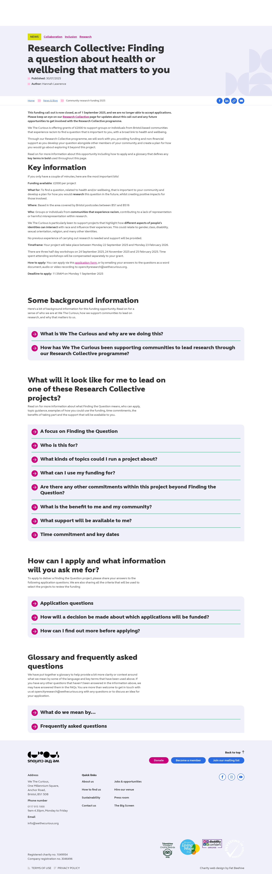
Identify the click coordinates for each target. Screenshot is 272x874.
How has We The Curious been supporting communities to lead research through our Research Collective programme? (137, 350)
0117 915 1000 (36, 806)
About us (88, 781)
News (34, 36)
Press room (121, 797)
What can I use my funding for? (77, 473)
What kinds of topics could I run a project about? (98, 459)
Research (85, 36)
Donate (159, 760)
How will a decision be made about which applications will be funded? (124, 617)
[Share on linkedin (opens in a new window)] (227, 101)
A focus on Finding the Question (79, 431)
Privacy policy (69, 868)
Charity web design (212, 868)
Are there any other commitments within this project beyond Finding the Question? (128, 490)
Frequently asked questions (73, 726)
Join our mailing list (226, 760)
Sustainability (91, 797)
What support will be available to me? (86, 520)
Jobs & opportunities (128, 781)
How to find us (91, 789)
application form (86, 262)
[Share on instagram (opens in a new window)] (231, 777)
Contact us (89, 805)
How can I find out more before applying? (90, 631)
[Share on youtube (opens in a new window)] (240, 777)
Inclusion (71, 36)
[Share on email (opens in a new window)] (241, 101)
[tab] (35, 101)
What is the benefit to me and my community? (96, 507)
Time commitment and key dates (79, 534)
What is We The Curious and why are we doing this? (101, 334)
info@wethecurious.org (43, 823)
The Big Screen (124, 805)
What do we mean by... (68, 712)
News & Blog (50, 100)
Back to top (233, 752)
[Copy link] (234, 101)
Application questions (66, 603)
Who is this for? (59, 445)
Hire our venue (124, 789)
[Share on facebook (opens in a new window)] (220, 101)
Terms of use (41, 868)
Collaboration (53, 36)
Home (31, 100)
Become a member (188, 760)
